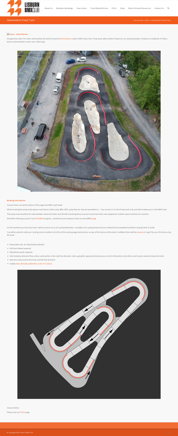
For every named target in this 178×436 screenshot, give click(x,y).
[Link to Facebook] (165, 432)
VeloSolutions (66, 38)
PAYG (22, 412)
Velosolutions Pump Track (20, 20)
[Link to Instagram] (169, 432)
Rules (18, 263)
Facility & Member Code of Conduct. (37, 263)
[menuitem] (48, 8)
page (94, 218)
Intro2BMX (39, 218)
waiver (141, 232)
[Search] (168, 8)
